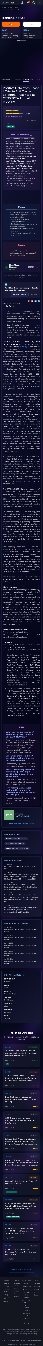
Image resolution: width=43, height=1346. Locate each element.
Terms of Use (16, 1285)
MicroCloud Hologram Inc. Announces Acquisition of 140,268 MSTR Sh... (14, 37)
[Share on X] (28, 301)
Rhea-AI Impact (12, 110)
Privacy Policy (16, 1295)
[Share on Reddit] (31, 301)
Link (6, 1006)
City (6, 1016)
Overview (6, 80)
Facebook (36, 1287)
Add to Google (36, 1294)
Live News (26, 1310)
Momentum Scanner (26, 1301)
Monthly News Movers (27, 1295)
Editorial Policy (6, 1291)
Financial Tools (26, 1315)
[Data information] (23, 975)
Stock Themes (26, 1306)
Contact (6, 1287)
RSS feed (36, 1284)
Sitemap (6, 1301)
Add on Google (19, 294)
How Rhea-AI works (24, 275)
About (6, 1284)
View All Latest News (20, 1269)
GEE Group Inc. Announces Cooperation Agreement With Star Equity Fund (20, 1120)
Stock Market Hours (26, 1321)
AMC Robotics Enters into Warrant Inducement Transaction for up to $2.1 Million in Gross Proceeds (20, 1078)
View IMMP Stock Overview (21, 823)
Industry (8, 991)
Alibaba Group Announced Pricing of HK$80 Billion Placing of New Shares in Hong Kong (20, 1230)
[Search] (33, 2)
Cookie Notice (16, 1290)
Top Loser (33, 1072)
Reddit (36, 1290)
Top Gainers (26, 1287)
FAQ (6, 1295)
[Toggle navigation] (39, 2)
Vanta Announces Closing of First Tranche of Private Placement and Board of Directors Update (20, 1206)
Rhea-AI (6, 1298)
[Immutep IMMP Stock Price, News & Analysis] (9, 815)
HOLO (10, 30)
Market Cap (9, 979)
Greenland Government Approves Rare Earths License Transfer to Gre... (32, 37)
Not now (33, 294)
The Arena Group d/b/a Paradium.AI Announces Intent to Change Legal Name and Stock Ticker (21, 1053)
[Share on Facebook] (35, 301)
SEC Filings (36, 80)
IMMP (24, 347)
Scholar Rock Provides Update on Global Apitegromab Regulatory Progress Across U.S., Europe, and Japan (20, 1141)
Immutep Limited (32, 344)
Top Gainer (33, 1047)
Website (8, 1003)
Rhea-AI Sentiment (14, 117)
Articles (26, 1284)
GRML (28, 30)
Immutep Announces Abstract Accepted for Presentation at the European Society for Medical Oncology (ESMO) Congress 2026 (21, 877)
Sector (7, 997)
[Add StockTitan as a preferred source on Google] (38, 301)
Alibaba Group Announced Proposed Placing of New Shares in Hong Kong (21, 1251)
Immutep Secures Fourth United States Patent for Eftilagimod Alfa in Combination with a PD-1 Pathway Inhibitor (20, 887)
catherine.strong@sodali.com (15, 637)
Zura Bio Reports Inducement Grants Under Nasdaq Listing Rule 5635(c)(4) (20, 1099)
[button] (22, 2)
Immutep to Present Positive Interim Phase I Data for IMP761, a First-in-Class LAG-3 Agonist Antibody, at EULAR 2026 (21, 910)
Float (7, 985)
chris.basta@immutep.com (28, 650)
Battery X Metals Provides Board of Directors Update (21, 1182)
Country (8, 1009)
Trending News (12, 17)
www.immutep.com (11, 624)
